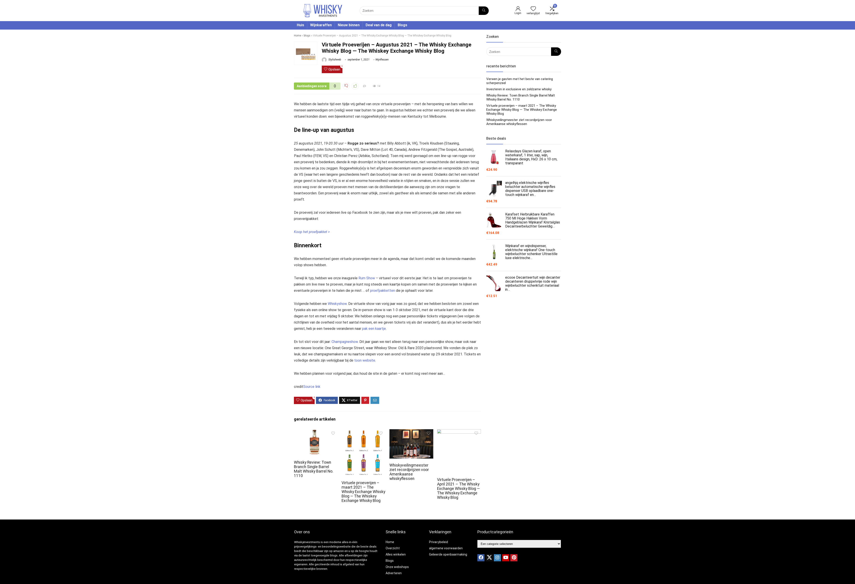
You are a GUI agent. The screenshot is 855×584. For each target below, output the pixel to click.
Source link (311, 387)
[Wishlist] (533, 9)
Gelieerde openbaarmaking (448, 554)
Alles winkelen (396, 554)
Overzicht (393, 548)
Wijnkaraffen (321, 25)
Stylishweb (334, 59)
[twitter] (489, 557)
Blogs (402, 25)
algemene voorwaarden (446, 548)
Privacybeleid (438, 542)
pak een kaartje (374, 328)
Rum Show (366, 278)
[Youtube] (505, 557)
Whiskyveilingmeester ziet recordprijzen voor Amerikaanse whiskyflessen (409, 472)
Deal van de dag (379, 25)
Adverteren (394, 573)
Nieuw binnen (349, 25)
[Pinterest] (513, 557)
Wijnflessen (382, 59)
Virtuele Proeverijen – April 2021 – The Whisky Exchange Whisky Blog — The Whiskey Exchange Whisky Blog (458, 488)
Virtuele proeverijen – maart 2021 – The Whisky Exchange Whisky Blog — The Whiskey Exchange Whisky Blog (363, 492)
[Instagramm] (497, 557)
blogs (307, 35)
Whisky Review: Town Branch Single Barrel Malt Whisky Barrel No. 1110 (313, 469)
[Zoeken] (484, 10)
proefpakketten (382, 290)
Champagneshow (345, 342)
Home (297, 35)
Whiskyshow (337, 304)
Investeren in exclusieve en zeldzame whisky (519, 89)
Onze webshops (397, 567)
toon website (364, 360)
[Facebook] (480, 557)
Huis (300, 25)
